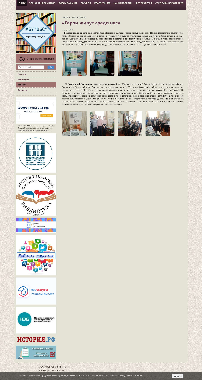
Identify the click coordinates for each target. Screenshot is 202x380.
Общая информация (42, 3)
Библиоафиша (68, 3)
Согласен (178, 376)
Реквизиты (23, 79)
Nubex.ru (62, 370)
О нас (22, 3)
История (21, 74)
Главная (65, 17)
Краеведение (102, 3)
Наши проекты (123, 3)
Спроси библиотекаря (169, 3)
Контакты (22, 90)
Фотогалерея (143, 3)
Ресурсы (86, 3)
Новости (21, 84)
